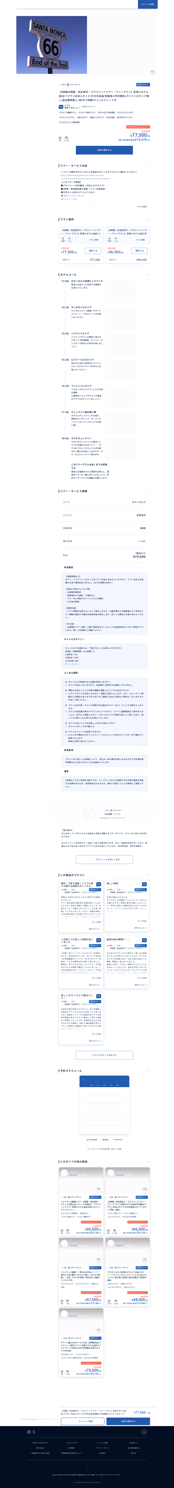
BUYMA (133, 1453)
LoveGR (73, 1172)
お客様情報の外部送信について (71, 1453)
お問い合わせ (40, 1448)
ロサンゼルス (139, 502)
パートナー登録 (102, 1443)
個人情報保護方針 (134, 1448)
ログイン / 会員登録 (147, 4)
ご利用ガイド (133, 1443)
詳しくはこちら (72, 664)
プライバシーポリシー (102, 1448)
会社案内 (102, 1453)
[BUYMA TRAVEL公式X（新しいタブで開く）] (34, 1432)
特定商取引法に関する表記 (40, 1453)
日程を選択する (104, 150)
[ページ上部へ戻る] (144, 1432)
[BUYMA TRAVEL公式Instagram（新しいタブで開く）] (29, 1432)
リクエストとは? (71, 1443)
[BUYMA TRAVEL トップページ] (78, 4)
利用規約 (71, 1448)
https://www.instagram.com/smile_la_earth (82, 175)
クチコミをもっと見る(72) (104, 1055)
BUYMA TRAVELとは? (40, 1443)
